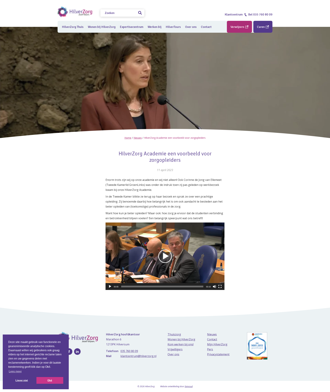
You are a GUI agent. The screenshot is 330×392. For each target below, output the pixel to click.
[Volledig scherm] (220, 286)
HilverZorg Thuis (73, 27)
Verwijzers (237, 27)
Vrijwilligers (175, 349)
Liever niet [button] (21, 380)
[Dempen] (214, 286)
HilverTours (173, 27)
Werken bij (154, 27)
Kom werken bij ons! (181, 344)
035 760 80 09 (129, 351)
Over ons (191, 27)
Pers (210, 349)
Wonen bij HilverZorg (102, 27)
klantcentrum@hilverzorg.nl (138, 356)
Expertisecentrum (131, 27)
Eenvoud (189, 386)
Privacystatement (218, 354)
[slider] (162, 286)
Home (127, 137)
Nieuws (138, 137)
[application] (165, 256)
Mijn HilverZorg (217, 344)
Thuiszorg (174, 334)
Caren (261, 27)
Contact (206, 27)
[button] (165, 256)
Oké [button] (49, 380)
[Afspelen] (110, 286)
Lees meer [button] (15, 371)
